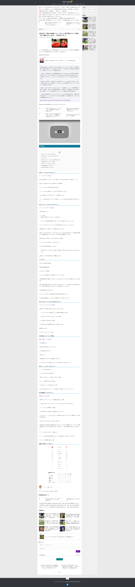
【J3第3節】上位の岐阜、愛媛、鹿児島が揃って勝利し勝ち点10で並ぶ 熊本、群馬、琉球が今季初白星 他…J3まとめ (60, 505)
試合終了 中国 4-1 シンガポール (48, 167)
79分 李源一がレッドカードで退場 (48, 161)
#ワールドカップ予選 (45, 491)
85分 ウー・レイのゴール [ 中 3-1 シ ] (49, 163)
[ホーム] (67, 2)
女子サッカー (72, 4)
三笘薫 (94, 9)
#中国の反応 (51, 491)
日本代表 (63, 4)
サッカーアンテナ (54, 4)
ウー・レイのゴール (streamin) (45, 175)
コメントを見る (59, 559)
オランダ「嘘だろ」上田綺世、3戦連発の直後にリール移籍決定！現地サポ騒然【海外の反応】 (57, 18)
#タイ (40, 491)
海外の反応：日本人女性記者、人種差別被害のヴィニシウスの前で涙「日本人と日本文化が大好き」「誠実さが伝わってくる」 (49, 566)
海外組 (67, 4)
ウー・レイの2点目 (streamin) (45, 369)
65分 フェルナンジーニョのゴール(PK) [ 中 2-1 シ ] (51, 159)
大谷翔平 (92, 11)
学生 (80, 4)
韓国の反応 (90, 9)
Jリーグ (59, 4)
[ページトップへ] (67, 579)
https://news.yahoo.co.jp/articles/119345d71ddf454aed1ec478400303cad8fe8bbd (55, 100)
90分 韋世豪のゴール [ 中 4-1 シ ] (48, 165)
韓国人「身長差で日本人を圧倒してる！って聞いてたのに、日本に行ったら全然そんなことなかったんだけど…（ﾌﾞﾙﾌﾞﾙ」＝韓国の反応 (65, 14)
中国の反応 (85, 9)
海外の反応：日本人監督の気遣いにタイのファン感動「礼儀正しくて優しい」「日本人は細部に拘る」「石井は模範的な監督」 (69, 566)
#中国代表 (55, 491)
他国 (83, 4)
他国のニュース (42, 29)
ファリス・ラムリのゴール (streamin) (46, 207)
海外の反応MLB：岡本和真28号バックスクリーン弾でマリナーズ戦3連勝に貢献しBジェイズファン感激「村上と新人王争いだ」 (63, 20)
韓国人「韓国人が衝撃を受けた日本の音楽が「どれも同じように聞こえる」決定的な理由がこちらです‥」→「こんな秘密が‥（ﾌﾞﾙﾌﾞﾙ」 (65, 12)
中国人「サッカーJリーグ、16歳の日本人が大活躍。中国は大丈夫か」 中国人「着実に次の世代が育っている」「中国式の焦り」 (60, 507)
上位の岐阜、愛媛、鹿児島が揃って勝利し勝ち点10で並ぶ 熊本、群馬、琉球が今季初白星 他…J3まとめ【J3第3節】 (60, 503)
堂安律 (88, 11)
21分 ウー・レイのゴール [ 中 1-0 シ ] (49, 154)
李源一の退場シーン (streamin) (45, 339)
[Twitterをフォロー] (67, 585)
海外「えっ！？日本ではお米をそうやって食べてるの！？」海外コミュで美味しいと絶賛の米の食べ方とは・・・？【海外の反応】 (64, 7)
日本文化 (77, 4)
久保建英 (84, 11)
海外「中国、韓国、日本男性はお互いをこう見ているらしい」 (51, 16)
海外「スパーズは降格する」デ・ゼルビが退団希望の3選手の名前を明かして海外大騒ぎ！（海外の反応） (59, 9)
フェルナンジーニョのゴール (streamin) (47, 304)
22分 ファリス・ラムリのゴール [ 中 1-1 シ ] (50, 156)
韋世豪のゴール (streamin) (44, 395)
